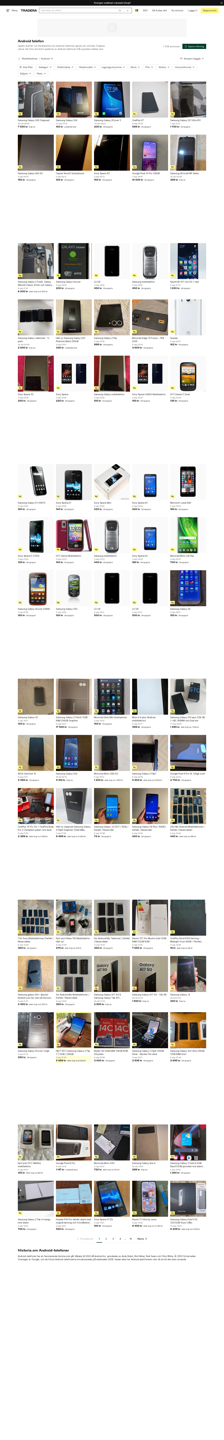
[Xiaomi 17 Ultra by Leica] (150, 1199)
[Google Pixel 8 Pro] (74, 1142)
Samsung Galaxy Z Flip (105, 338)
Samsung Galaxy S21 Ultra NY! (185, 120)
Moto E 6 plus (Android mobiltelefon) (143, 719)
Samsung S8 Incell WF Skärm (184, 173)
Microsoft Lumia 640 (180, 502)
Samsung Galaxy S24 (66, 120)
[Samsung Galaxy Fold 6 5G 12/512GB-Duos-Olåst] (188, 1199)
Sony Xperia (62, 394)
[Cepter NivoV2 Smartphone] (74, 153)
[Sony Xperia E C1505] (36, 535)
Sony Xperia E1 (63, 502)
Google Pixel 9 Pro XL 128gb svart (187, 773)
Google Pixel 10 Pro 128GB (146, 173)
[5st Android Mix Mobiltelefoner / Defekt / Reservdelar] (74, 974)
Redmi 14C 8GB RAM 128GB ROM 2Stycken (111, 1052)
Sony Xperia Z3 (25, 394)
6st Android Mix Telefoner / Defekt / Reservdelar (112, 940)
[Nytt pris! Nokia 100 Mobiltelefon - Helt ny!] (74, 918)
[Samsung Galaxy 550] (74, 588)
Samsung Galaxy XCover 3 (107, 120)
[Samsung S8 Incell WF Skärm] (188, 153)
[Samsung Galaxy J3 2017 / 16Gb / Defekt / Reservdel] (112, 806)
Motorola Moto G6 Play (182, 556)
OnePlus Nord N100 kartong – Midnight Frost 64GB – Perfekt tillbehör (185, 940)
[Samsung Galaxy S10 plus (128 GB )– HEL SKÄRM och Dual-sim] (188, 697)
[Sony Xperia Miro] (112, 482)
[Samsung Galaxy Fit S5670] (36, 482)
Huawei (174, 338)
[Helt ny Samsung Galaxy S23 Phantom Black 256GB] (74, 317)
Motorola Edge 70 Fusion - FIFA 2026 (148, 340)
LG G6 (97, 281)
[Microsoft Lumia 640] (188, 482)
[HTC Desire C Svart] (188, 374)
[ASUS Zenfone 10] (36, 753)
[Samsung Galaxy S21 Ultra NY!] (188, 100)
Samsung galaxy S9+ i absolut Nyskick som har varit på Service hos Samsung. (34, 996)
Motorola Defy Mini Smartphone (110, 717)
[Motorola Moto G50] (112, 1142)
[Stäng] (221, 3)
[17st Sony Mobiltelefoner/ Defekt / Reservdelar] (36, 918)
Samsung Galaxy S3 (28, 717)
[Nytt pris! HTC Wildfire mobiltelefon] (36, 1142)
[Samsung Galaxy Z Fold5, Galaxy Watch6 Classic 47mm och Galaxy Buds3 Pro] (36, 261)
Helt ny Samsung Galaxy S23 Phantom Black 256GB (70, 340)
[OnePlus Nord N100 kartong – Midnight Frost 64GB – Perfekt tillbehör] (188, 918)
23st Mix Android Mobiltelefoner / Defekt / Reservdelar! (187, 828)
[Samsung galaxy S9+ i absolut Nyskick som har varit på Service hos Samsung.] (36, 974)
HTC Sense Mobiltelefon (68, 556)
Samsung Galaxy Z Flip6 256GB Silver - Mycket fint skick (148, 1052)
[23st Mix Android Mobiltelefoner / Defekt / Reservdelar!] (188, 806)
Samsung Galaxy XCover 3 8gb (33, 1051)
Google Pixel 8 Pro (65, 1163)
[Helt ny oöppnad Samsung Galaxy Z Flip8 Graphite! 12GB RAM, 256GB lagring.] (74, 806)
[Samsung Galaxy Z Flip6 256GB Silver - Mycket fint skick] (150, 1030)
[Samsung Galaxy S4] (188, 588)
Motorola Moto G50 (104, 1163)
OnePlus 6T (138, 120)
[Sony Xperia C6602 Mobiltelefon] (150, 374)
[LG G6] (112, 261)
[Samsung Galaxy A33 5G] (36, 153)
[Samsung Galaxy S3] (36, 697)
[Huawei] (188, 317)
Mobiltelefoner (30, 58)
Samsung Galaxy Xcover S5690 (34, 609)
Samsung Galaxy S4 (180, 609)
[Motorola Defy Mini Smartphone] (112, 697)
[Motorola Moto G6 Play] (188, 535)
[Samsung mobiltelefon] (150, 261)
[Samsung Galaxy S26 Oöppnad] (36, 100)
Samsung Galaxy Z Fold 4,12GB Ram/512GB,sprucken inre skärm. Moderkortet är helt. (186, 1165)
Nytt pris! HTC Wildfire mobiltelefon (29, 1165)
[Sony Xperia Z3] (36, 374)
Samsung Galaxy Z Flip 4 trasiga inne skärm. (34, 1221)
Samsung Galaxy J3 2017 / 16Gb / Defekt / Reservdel (111, 828)
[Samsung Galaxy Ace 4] (150, 1142)
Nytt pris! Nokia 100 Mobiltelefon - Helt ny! (73, 940)
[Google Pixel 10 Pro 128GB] (150, 153)
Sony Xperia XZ (102, 173)
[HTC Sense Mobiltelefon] (74, 535)
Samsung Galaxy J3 (180, 994)
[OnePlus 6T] (150, 100)
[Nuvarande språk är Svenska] (136, 10)
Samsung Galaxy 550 (66, 609)
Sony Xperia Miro (102, 502)
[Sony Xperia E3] (150, 482)
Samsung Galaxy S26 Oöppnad (33, 120)
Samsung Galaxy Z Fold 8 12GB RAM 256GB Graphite (71, 719)
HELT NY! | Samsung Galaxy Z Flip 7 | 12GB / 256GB (73, 1052)
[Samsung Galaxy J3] (188, 974)
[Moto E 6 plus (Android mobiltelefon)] (150, 697)
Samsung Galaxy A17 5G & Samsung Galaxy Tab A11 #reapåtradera (107, 996)
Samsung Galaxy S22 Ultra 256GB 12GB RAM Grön (187, 1052)
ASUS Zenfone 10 (27, 773)
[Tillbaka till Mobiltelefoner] (19, 58)
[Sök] (119, 10)
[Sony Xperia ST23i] (112, 1199)
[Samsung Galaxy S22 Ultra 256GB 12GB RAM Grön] (188, 1030)
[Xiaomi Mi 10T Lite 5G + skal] (188, 261)
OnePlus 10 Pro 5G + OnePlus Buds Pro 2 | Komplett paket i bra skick (36, 828)
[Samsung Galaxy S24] (74, 100)
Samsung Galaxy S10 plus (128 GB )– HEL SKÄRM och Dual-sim (187, 719)
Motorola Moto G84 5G (106, 773)
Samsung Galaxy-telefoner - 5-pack (34, 340)
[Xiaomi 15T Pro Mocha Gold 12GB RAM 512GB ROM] (150, 918)
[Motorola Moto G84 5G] (112, 753)
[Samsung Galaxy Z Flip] (112, 317)
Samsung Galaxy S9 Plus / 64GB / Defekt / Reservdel (149, 828)
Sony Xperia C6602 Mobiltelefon (149, 394)
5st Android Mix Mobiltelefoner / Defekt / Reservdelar (72, 996)
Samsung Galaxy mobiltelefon (109, 394)
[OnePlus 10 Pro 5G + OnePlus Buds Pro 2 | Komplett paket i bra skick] (36, 806)
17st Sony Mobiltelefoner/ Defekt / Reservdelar (36, 940)
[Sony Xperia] (74, 374)
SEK (145, 10)
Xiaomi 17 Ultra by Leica (144, 1219)
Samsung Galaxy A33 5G (30, 173)
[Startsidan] (29, 10)
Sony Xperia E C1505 (28, 556)
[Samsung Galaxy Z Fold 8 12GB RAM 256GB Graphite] (74, 697)
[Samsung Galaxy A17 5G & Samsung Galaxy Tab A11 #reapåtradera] (112, 974)
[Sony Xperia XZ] (112, 153)
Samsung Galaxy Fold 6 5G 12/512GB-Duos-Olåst (183, 1221)
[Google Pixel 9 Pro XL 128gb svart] (188, 753)
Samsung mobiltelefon (143, 281)
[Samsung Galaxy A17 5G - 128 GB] (150, 974)
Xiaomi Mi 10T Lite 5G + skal (184, 281)
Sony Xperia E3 (140, 502)
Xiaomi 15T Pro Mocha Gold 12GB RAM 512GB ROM (149, 940)
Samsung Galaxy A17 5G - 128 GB (149, 994)
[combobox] (81, 10)
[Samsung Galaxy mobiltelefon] (112, 374)
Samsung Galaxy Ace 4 (143, 1163)
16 (131, 1238)
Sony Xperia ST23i (103, 1219)
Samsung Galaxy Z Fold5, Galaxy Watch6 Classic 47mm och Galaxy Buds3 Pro (35, 283)
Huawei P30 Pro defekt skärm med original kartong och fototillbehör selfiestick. (73, 1221)
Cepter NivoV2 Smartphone (70, 173)
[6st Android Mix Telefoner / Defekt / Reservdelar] (112, 918)
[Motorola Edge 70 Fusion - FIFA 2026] (150, 317)
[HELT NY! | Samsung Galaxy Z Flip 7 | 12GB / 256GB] (74, 1030)
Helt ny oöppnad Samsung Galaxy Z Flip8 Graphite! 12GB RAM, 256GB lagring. (73, 828)
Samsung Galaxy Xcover (68, 281)
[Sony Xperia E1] (74, 482)
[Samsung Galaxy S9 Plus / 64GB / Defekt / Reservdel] (150, 806)
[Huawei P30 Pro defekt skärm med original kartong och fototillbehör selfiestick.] (74, 1199)
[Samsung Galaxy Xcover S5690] (36, 588)
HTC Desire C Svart (180, 394)
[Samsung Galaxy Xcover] (74, 261)
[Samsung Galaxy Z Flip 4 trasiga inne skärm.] (36, 1199)
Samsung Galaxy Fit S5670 (31, 502)
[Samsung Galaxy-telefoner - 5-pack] (36, 317)
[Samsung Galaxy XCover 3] (112, 100)
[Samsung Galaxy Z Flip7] (150, 753)
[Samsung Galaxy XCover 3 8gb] (36, 1030)
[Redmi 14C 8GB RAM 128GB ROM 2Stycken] (112, 1030)
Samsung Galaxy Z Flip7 (144, 773)
